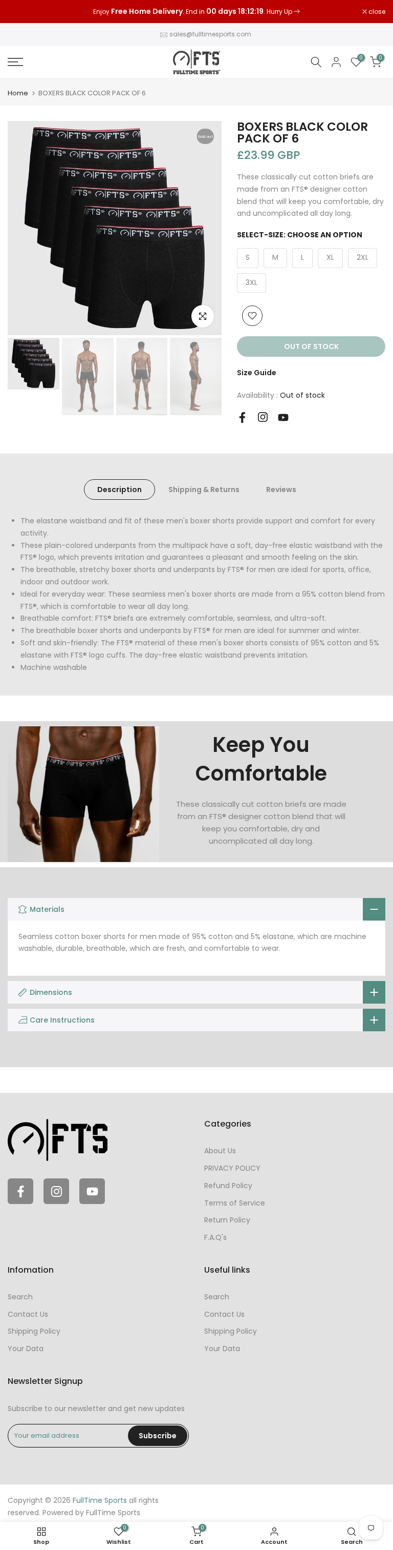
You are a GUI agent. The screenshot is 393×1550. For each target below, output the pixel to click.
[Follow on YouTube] (283, 417)
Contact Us (28, 1314)
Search (20, 1297)
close (21, 12)
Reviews (281, 489)
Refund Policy (228, 1185)
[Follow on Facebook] (242, 417)
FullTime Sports (113, 1512)
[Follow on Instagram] (263, 417)
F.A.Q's (215, 1237)
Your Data (25, 1348)
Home (18, 93)
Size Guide (256, 373)
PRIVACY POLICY (232, 1168)
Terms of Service (234, 1203)
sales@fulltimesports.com (210, 34)
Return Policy (227, 1220)
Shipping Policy (34, 1331)
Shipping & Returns (203, 489)
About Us (220, 1151)
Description (119, 489)
